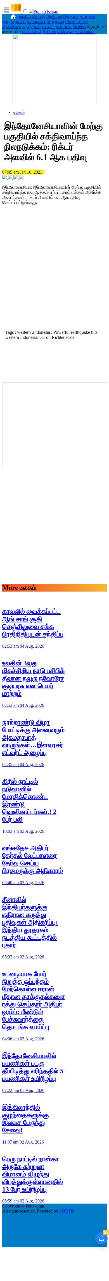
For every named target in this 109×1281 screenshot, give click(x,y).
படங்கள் (29, 31)
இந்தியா (71, 16)
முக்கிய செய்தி (31, 16)
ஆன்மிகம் (11, 26)
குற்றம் (8, 21)
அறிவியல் (47, 31)
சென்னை (36, 21)
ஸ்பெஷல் (65, 31)
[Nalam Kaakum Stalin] (54, 102)
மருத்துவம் (31, 26)
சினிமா (79, 26)
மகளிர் (48, 26)
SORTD (66, 1211)
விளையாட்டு (76, 21)
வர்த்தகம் (55, 21)
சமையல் (64, 26)
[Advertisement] (54, 269)
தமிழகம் (87, 16)
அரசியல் (54, 16)
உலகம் (20, 21)
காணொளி (85, 31)
